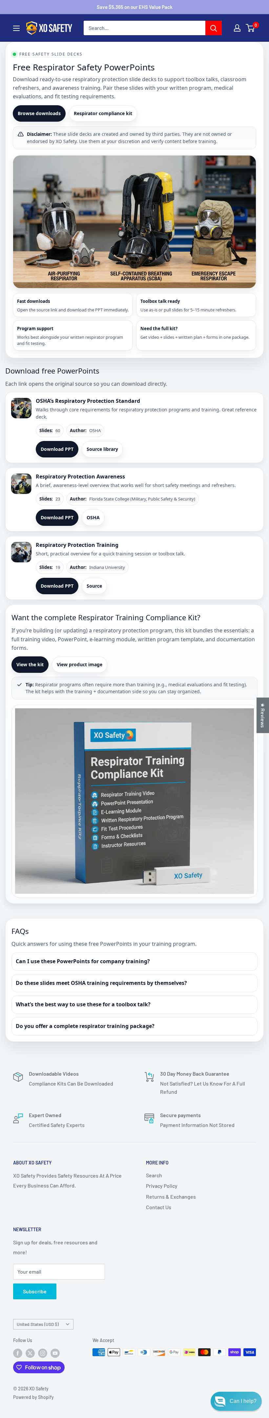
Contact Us (158, 1207)
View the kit (30, 664)
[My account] (237, 28)
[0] (250, 28)
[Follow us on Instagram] (42, 1352)
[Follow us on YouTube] (55, 1352)
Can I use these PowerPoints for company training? (83, 961)
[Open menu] (16, 28)
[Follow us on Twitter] (30, 1352)
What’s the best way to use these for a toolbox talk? (83, 1004)
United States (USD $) (38, 1324)
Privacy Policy (161, 1186)
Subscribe (35, 1291)
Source (94, 586)
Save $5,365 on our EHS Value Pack (135, 7)
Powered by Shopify (33, 1397)
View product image (79, 664)
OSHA (93, 517)
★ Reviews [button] (263, 715)
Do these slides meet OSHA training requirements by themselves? (101, 983)
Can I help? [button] (243, 1401)
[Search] (213, 28)
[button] (236, 1401)
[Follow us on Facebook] (17, 1352)
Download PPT (57, 449)
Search (154, 1175)
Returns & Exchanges (171, 1196)
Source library (102, 449)
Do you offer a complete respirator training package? (85, 1026)
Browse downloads (39, 113)
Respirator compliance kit (103, 113)
